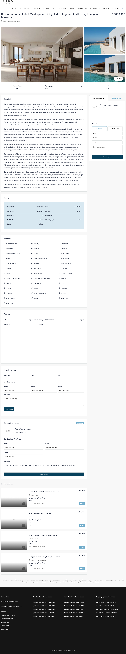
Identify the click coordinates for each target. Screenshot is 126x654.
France (37, 8)
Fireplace (64, 249)
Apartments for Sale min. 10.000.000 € (44, 616)
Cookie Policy (5, 629)
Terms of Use (5, 622)
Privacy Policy (5, 625)
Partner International (7, 618)
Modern (36, 263)
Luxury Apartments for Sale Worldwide (107, 609)
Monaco (15, 8)
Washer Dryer (38, 298)
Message (7, 394)
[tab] (98, 98)
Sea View (64, 288)
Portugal (63, 8)
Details (82, 504)
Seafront (9, 293)
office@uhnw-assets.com (10, 601)
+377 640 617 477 (21, 432)
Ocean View (37, 268)
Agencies (115, 8)
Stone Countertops (40, 293)
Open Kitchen (38, 273)
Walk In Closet (10, 298)
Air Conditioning (11, 244)
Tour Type (7, 375)
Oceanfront (64, 268)
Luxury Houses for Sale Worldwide (106, 602)
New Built (9, 268)
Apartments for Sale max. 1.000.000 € (44, 602)
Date (32, 375)
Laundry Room (11, 263)
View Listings (80, 423)
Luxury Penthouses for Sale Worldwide (107, 613)
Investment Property (40, 258)
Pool (62, 283)
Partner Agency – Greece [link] (39, 503)
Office (8, 273)
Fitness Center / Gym (13, 254)
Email (60, 386)
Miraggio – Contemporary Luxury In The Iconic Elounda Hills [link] (49, 557)
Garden (36, 254)
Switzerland (82, 8)
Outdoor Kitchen (66, 273)
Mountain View (66, 263)
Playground (37, 283)
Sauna (36, 288)
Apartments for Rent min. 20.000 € (74, 616)
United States (94, 8)
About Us (3, 611)
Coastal (36, 249)
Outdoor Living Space (13, 278)
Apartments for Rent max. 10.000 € (74, 609)
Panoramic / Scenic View (42, 278)
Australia (27, 8)
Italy (54, 8)
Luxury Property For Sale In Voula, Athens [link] (43, 535)
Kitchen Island (65, 258)
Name (6, 386)
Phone (33, 386)
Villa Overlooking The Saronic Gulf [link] (40, 513)
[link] (14, 497)
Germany (46, 8)
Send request (9, 409)
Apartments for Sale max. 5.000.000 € (44, 609)
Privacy (8, 288)
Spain (72, 8)
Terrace (63, 293)
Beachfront (9, 249)
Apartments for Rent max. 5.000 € (74, 606)
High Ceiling (65, 254)
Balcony (36, 244)
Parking (63, 278)
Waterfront (9, 303)
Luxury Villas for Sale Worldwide (105, 606)
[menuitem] (122, 8)
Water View (64, 298)
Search (106, 8)
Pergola (8, 283)
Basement (64, 244)
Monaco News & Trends (8, 615)
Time (59, 375)
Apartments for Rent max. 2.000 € (74, 602)
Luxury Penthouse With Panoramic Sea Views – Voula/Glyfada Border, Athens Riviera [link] (57, 492)
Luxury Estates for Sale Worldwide (106, 616)
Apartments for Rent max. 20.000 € (74, 613)
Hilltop (8, 258)
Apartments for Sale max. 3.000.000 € (44, 606)
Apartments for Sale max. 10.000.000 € (44, 613)
